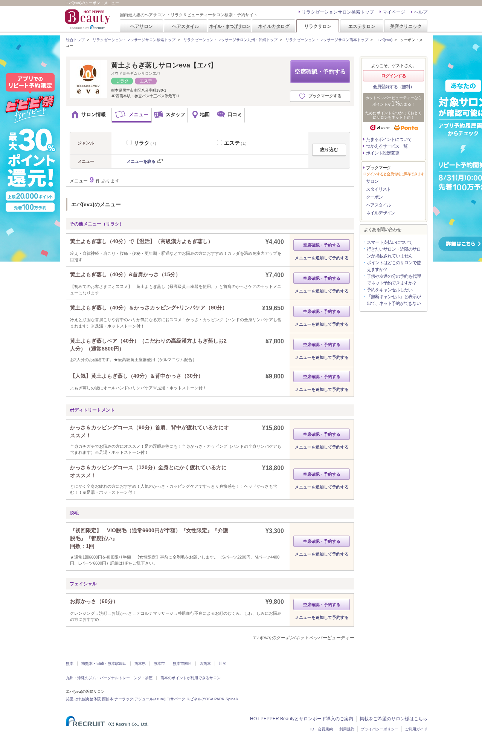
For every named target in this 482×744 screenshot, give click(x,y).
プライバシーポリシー (379, 729)
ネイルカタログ (274, 26)
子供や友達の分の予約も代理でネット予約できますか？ (394, 280)
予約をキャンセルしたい (389, 289)
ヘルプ (420, 12)
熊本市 (159, 663)
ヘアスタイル (185, 26)
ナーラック (123, 699)
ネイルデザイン (380, 213)
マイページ (394, 12)
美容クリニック (406, 26)
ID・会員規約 (321, 729)
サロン (372, 181)
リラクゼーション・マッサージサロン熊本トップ (326, 40)
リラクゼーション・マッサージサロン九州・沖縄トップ (230, 40)
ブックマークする (325, 95)
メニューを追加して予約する (322, 258)
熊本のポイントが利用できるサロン (190, 678)
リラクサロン (317, 26)
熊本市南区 (182, 663)
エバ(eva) (384, 40)
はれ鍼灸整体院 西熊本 (94, 699)
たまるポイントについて (389, 139)
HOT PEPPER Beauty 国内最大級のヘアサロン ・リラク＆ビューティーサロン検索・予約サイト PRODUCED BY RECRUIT (88, 19)
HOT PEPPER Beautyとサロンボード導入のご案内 (301, 718)
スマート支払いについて (389, 242)
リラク (146, 142)
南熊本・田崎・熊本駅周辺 (104, 663)
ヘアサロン (141, 26)
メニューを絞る (141, 161)
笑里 (69, 699)
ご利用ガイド (416, 729)
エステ (236, 142)
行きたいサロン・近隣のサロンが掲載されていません (394, 252)
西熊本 (205, 663)
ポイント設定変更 (382, 153)
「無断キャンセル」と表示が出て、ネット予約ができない (394, 300)
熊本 (69, 663)
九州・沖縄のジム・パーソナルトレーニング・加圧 (109, 678)
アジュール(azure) (149, 699)
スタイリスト (378, 189)
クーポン (374, 197)
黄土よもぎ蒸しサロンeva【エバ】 (164, 65)
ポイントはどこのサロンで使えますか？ (394, 266)
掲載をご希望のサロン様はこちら (393, 718)
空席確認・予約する (320, 71)
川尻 (222, 663)
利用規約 (346, 729)
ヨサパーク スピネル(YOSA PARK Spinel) (202, 699)
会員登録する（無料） (393, 86)
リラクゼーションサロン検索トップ (338, 12)
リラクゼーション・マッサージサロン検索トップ (134, 40)
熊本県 (140, 663)
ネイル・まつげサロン (229, 26)
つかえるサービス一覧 (386, 146)
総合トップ (75, 40)
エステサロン (361, 26)
